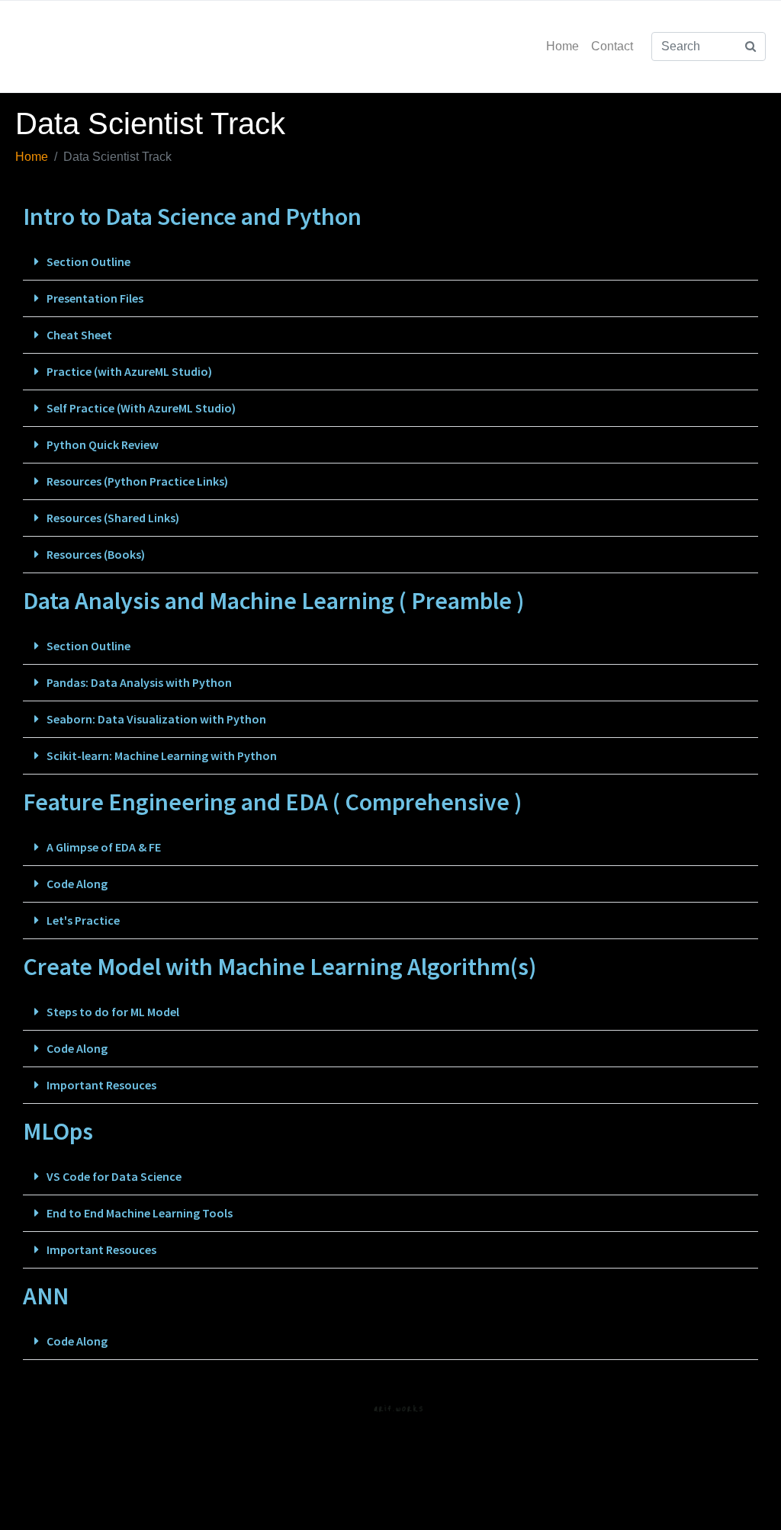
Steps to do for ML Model (113, 1011)
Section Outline (88, 261)
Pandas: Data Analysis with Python (139, 682)
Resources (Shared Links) (113, 517)
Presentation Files (95, 298)
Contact (612, 46)
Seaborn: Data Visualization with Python (156, 719)
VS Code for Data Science (114, 1176)
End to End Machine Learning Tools (140, 1212)
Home (562, 46)
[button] (390, 262)
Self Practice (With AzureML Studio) (141, 407)
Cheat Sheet (79, 334)
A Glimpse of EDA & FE (104, 847)
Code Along (77, 883)
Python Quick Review (103, 444)
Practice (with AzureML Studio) (129, 371)
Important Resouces (101, 1084)
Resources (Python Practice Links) (137, 481)
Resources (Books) (96, 554)
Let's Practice (83, 920)
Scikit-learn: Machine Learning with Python (162, 755)
